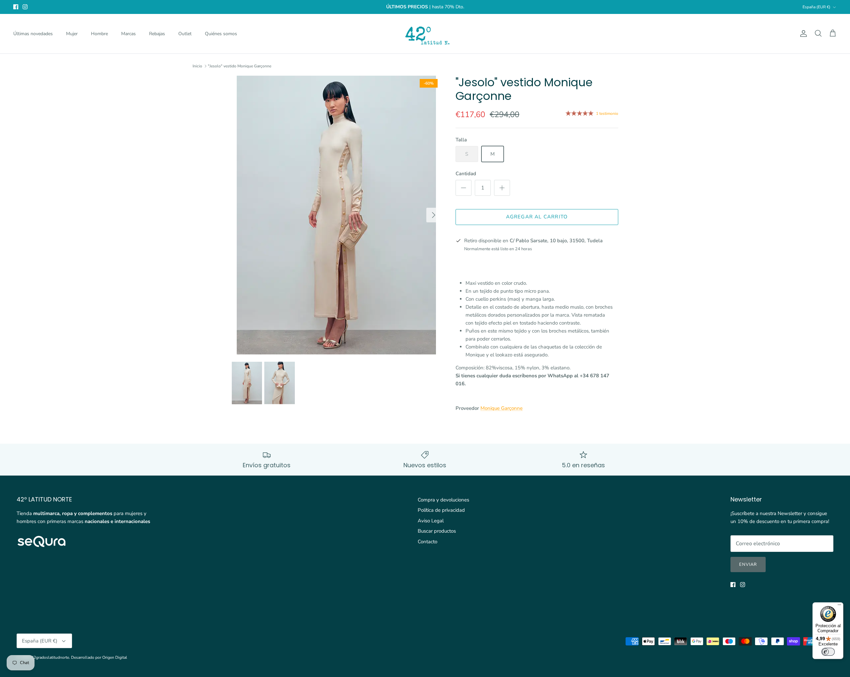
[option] (336, 215)
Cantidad (466, 173)
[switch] (828, 652)
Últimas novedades (33, 34)
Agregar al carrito (537, 216)
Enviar (748, 564)
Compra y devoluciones (443, 499)
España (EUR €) (816, 7)
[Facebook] (15, 6)
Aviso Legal (431, 520)
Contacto (427, 541)
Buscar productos (437, 531)
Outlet (185, 34)
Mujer (72, 34)
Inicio (197, 66)
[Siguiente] (433, 215)
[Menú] (839, 606)
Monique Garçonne (501, 408)
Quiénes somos (221, 34)
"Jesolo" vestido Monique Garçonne (239, 66)
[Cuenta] (802, 34)
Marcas (128, 34)
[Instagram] (25, 6)
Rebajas (157, 34)
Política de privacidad (441, 510)
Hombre (99, 34)
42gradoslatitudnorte (50, 657)
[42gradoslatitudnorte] (425, 34)
